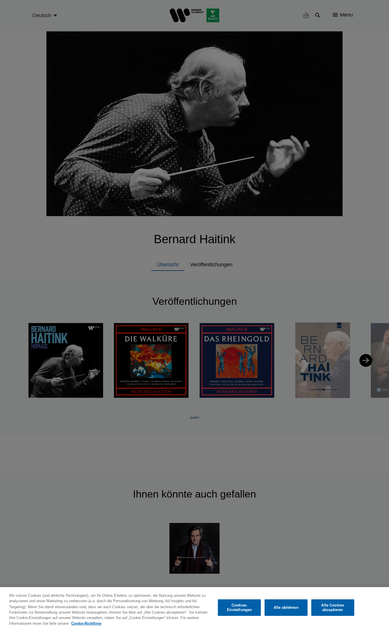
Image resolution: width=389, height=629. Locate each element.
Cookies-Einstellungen (239, 607)
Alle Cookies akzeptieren (332, 607)
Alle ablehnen (286, 607)
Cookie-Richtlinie (86, 623)
